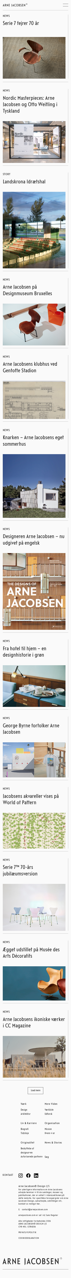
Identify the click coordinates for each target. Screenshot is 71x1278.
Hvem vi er (50, 1133)
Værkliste (49, 1110)
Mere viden (51, 1104)
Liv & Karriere (29, 1123)
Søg (47, 1157)
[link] (34, 58)
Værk (23, 1104)
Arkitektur (26, 1114)
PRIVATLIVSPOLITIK (27, 1232)
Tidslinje (25, 1133)
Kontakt (8, 1175)
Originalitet (27, 1142)
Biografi (25, 1129)
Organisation (52, 1123)
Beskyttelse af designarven (27, 1150)
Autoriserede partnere (31, 1157)
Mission (48, 1129)
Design (24, 1110)
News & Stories (53, 1142)
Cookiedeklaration (27, 1238)
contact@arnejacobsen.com (35, 1210)
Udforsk (48, 1114)
